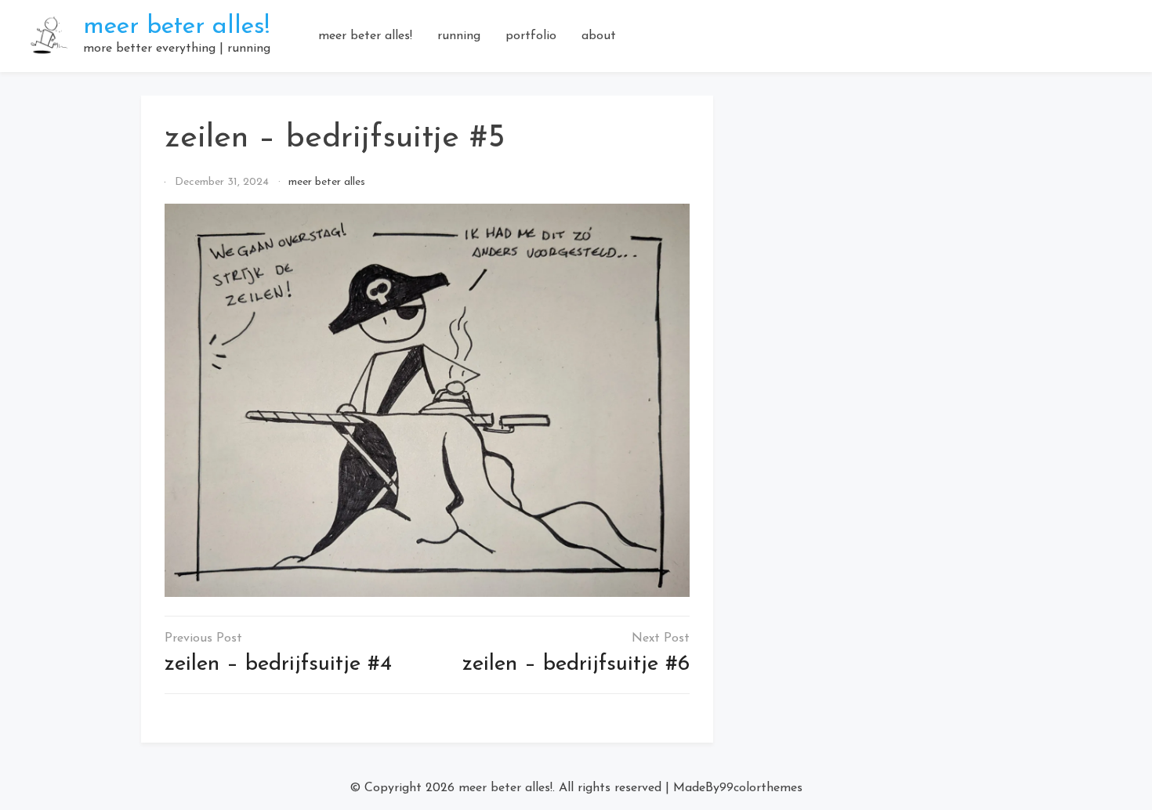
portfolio (530, 36)
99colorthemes (760, 788)
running (458, 36)
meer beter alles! (176, 26)
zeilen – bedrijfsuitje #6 (576, 664)
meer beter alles (326, 182)
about (598, 36)
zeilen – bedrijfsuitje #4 (278, 664)
